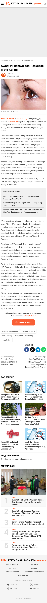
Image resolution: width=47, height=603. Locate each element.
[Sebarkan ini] (26, 349)
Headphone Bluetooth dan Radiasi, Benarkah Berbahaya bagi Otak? (10, 397)
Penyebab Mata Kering (24, 336)
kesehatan (13, 121)
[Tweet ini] (32, 349)
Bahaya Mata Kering (10, 331)
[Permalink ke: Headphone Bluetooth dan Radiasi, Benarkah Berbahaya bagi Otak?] (11, 387)
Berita (14, 497)
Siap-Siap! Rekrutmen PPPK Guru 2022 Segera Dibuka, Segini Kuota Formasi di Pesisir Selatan (35, 362)
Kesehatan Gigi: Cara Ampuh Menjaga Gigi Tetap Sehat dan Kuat (34, 397)
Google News (30, 316)
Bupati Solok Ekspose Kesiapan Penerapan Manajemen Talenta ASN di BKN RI (26, 513)
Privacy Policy (12, 572)
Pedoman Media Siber (34, 572)
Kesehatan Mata (28, 331)
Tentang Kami (12, 564)
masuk (13, 459)
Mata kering (22, 118)
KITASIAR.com (7, 118)
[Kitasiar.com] (23, 4)
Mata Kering (7, 336)
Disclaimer (23, 576)
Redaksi (34, 564)
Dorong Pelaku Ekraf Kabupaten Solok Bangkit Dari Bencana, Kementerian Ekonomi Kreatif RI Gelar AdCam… (26, 535)
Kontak (12, 568)
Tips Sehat (6, 340)
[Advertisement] (23, 32)
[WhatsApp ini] (43, 349)
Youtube (36, 589)
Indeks (34, 568)
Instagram (13, 589)
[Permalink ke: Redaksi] (3, 75)
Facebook (13, 585)
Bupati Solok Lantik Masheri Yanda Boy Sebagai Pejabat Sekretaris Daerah (27, 502)
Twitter (35, 585)
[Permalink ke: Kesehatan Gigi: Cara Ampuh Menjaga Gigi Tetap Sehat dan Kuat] (35, 387)
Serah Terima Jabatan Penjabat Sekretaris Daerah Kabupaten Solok (28, 523)
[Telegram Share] (37, 349)
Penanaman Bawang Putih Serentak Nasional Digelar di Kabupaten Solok (24, 547)
